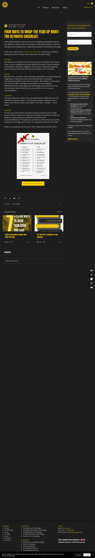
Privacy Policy (11, 556)
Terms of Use (8, 540)
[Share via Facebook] (5, 198)
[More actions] (60, 26)
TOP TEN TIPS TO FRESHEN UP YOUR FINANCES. (47, 236)
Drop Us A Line (67, 528)
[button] (90, 4)
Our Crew (7, 528)
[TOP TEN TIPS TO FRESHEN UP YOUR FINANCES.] (49, 223)
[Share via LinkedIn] (14, 198)
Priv (5, 538)
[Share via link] (19, 198)
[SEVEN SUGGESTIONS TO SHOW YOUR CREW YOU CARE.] (17, 223)
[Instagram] (91, 283)
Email (69, 38)
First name (70, 30)
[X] (91, 279)
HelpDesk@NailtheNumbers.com (74, 532)
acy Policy (8, 538)
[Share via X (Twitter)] (10, 198)
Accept (87, 555)
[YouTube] (91, 287)
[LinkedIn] (91, 270)
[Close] (93, 555)
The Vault (7, 536)
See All (59, 212)
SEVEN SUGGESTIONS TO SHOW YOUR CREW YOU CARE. (15, 236)
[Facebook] (91, 275)
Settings (78, 555)
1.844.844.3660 (70, 530)
